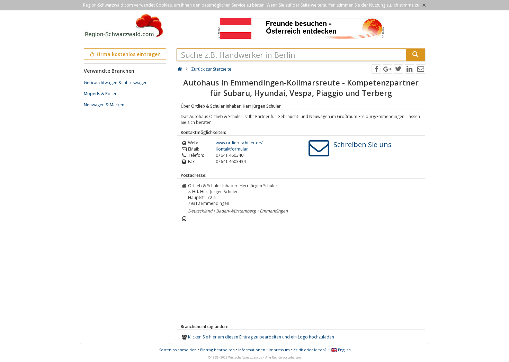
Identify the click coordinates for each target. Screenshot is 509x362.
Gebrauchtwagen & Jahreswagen (116, 82)
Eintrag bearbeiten (217, 349)
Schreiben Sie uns (362, 144)
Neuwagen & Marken (104, 105)
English (344, 349)
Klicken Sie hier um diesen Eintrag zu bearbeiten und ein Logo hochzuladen (261, 337)
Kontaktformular (232, 149)
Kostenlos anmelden (178, 349)
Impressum (279, 349)
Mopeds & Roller (100, 94)
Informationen (251, 349)
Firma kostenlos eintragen (128, 54)
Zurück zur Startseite (211, 69)
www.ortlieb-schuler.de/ (239, 143)
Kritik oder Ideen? (309, 349)
